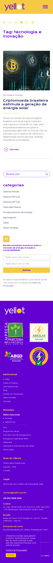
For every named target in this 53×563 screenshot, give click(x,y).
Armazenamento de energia (17, 212)
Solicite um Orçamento (13, 394)
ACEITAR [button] (10, 555)
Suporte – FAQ (9, 467)
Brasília (6, 515)
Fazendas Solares (12, 207)
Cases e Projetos (10, 383)
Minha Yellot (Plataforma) (14, 463)
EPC (5, 427)
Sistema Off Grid (11, 197)
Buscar (46, 174)
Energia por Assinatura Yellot (15, 439)
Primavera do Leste (13, 526)
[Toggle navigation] (45, 7)
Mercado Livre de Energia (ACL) (17, 435)
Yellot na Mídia (10, 228)
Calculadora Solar (10, 387)
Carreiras (7, 401)
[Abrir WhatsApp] (46, 556)
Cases (6, 222)
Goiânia (7, 504)
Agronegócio (9, 217)
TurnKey (8, 418)
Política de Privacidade (16, 550)
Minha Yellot (8, 450)
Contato (6, 470)
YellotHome (10, 422)
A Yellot (6, 379)
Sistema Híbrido (11, 191)
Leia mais (14, 149)
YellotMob (7, 442)
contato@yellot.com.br (14, 493)
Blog (5, 390)
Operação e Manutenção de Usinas (18, 446)
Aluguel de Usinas (11, 431)
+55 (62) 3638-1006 (12, 498)
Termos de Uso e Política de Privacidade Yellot (23, 484)
